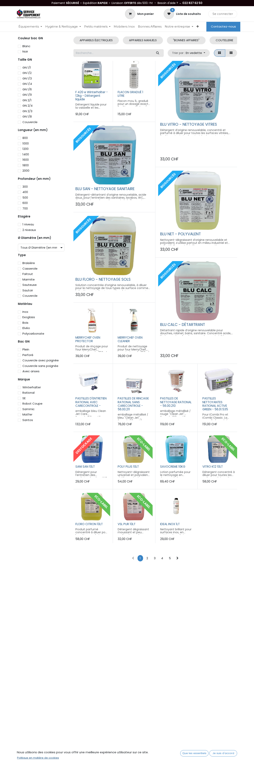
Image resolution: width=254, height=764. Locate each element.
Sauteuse (29, 285)
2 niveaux (29, 230)
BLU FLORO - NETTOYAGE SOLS (103, 279)
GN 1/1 (26, 67)
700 (25, 208)
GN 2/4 (27, 105)
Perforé (27, 355)
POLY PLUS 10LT (128, 466)
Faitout (27, 274)
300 (25, 187)
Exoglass (28, 317)
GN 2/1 (27, 100)
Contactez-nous (223, 26)
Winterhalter (31, 387)
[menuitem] (30, 27)
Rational (28, 393)
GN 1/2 (27, 73)
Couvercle (30, 122)
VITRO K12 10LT (212, 466)
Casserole (30, 268)
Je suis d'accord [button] (223, 753)
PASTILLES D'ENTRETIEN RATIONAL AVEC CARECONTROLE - (91, 402)
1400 (25, 154)
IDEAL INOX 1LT (170, 524)
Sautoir (27, 290)
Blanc (26, 46)
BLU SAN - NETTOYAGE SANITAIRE (105, 188)
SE (24, 398)
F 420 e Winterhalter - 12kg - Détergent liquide (91, 95)
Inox (25, 312)
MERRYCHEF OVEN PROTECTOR (87, 339)
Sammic (28, 409)
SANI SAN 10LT (85, 466)
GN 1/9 (27, 95)
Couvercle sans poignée (40, 366)
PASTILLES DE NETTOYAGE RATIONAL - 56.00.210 (175, 402)
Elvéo (26, 328)
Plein (25, 349)
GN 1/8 (27, 116)
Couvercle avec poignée (40, 360)
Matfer (27, 414)
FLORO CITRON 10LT (89, 524)
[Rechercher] (158, 53)
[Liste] (231, 53)
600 (25, 203)
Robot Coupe (32, 403)
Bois (25, 323)
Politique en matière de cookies (38, 758)
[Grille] (219, 53)
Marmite (28, 279)
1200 (25, 149)
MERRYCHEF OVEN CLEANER (130, 339)
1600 (25, 160)
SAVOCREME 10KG (172, 466)
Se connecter (223, 14)
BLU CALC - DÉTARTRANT (182, 324)
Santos (27, 420)
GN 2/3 (27, 111)
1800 (25, 165)
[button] (189, 53)
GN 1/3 (27, 78)
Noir (25, 51)
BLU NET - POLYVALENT (180, 234)
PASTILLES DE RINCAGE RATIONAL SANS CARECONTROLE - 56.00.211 (133, 403)
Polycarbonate (33, 333)
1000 (25, 143)
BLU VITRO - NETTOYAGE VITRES (188, 124)
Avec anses (30, 371)
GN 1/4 (27, 84)
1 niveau (28, 224)
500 (25, 197)
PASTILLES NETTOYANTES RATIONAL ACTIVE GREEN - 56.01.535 (215, 403)
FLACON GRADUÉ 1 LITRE (130, 94)
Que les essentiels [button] (194, 753)
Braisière (28, 263)
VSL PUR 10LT (127, 524)
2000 (25, 171)
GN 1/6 (27, 89)
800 (25, 138)
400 (25, 192)
